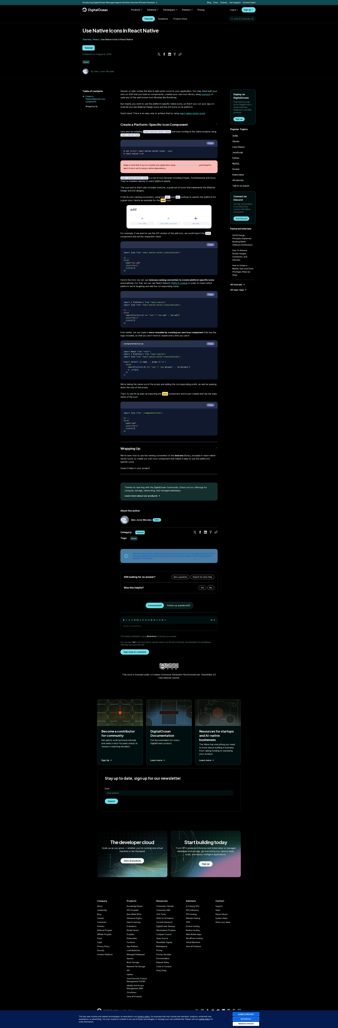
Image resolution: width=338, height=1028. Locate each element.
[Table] (162, 620)
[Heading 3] (149, 620)
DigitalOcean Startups (165, 926)
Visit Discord (241, 218)
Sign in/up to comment (135, 652)
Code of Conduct (164, 966)
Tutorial (88, 48)
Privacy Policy (103, 946)
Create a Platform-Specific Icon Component (154, 124)
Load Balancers (133, 950)
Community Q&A (163, 910)
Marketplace (161, 946)
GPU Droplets (133, 910)
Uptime (130, 974)
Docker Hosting (192, 926)
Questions (163, 18)
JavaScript (237, 152)
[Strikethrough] (132, 620)
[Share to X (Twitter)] (159, 54)
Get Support (235, 2)
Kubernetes (238, 174)
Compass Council (163, 934)
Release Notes (162, 962)
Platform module (179, 283)
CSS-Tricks (161, 914)
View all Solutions (193, 946)
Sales (217, 910)
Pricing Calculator (164, 954)
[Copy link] (180, 54)
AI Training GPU (192, 906)
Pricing (159, 950)
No (210, 588)
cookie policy (204, 1019)
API (128, 970)
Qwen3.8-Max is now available (96, 2)
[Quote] (157, 620)
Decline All (246, 1019)
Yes (202, 588)
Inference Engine (134, 918)
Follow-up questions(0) (178, 605)
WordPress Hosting (194, 938)
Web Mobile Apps (193, 934)
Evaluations (132, 926)
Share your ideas (222, 922)
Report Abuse (221, 914)
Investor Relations (105, 954)
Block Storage (133, 962)
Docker (236, 169)
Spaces (130, 958)
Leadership (102, 910)
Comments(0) (155, 605)
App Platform (132, 946)
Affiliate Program (104, 934)
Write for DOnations (164, 918)
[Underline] (129, 620)
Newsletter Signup (164, 942)
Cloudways (131, 992)
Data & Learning (133, 922)
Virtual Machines (193, 942)
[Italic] (126, 620)
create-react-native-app (187, 165)
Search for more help (202, 577)
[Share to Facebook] (164, 54)
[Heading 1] (143, 620)
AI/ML (235, 135)
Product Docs (180, 18)
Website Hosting (193, 918)
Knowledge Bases (135, 906)
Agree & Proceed (246, 1014)
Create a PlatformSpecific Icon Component (95, 99)
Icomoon (205, 94)
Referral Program (104, 930)
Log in (233, 9)
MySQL (236, 163)
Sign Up (105, 760)
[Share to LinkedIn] (169, 54)
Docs (215, 2)
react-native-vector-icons (192, 113)
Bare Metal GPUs (134, 914)
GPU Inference (192, 910)
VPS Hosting (191, 914)
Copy (210, 143)
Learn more (156, 760)
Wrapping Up (92, 106)
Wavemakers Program (166, 930)
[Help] (214, 620)
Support (218, 906)
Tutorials (148, 18)
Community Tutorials (165, 906)
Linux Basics (238, 147)
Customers (101, 922)
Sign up (247, 9)
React (96, 39)
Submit (111, 801)
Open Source (162, 938)
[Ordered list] (154, 620)
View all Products (134, 996)
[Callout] (160, 620)
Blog (209, 2)
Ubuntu (235, 141)
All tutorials (237, 180)
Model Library (133, 930)
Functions (131, 942)
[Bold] (124, 620)
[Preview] (211, 620)
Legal (99, 942)
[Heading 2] (146, 620)
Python (235, 158)
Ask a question (180, 577)
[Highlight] (140, 620)
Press (99, 938)
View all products (132, 860)
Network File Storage (136, 966)
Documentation (162, 958)
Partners (100, 926)
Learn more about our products (141, 495)
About (99, 906)
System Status (221, 918)
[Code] (165, 620)
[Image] (138, 620)
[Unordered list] (151, 620)
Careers (223, 2)
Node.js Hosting (193, 930)
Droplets (130, 934)
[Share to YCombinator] (174, 54)
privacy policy (144, 1016)
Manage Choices (246, 1024)
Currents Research (164, 922)
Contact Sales (249, 2)
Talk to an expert (240, 185)
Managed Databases (136, 954)
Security (100, 950)
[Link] (135, 620)
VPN (188, 922)
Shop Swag (161, 970)
